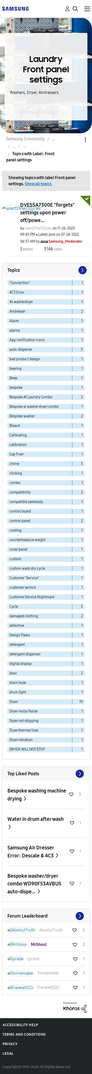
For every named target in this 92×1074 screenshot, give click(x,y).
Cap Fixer (16, 454)
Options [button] (76, 140)
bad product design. (25, 359)
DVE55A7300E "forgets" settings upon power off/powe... (47, 212)
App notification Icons (26, 340)
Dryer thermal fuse (23, 730)
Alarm (14, 321)
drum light (17, 692)
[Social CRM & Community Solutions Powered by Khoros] (74, 1007)
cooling (15, 530)
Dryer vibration (21, 740)
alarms (14, 330)
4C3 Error (16, 292)
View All (46, 774)
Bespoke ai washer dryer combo (34, 406)
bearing (15, 368)
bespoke (15, 387)
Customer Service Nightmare (31, 597)
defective (16, 625)
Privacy (10, 1044)
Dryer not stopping (24, 721)
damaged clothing (23, 616)
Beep (13, 378)
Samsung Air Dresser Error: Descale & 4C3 (31, 851)
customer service (22, 587)
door (13, 673)
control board (20, 511)
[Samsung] (15, 8)
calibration (18, 445)
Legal (8, 1053)
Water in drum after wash (35, 819)
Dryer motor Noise (23, 711)
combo (14, 483)
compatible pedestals (26, 502)
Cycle (13, 606)
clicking (15, 473)
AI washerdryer (21, 302)
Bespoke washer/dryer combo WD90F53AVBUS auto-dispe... (34, 884)
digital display (20, 664)
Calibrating (18, 435)
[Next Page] (82, 270)
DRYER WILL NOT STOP (27, 749)
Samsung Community (25, 138)
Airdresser (17, 311)
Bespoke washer (22, 416)
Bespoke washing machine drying (36, 795)
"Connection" (19, 283)
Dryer (13, 702)
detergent (17, 644)
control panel (19, 521)
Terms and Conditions (24, 1034)
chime (14, 464)
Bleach (14, 426)
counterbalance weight (27, 540)
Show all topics (38, 183)
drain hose (17, 683)
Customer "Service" (24, 578)
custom (15, 559)
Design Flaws (19, 635)
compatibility (20, 492)
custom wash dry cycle (27, 568)
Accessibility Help (20, 1025)
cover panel (18, 549)
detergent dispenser (25, 654)
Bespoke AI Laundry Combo (30, 397)
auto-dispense (20, 349)
